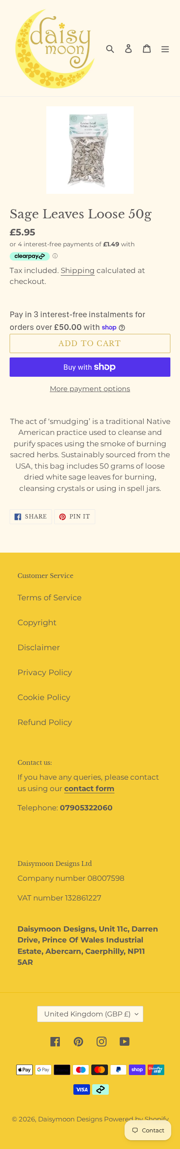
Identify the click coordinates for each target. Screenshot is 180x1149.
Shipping (78, 270)
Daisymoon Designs (71, 1119)
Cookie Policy (43, 697)
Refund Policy (44, 722)
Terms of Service (49, 598)
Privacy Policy (44, 672)
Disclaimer (38, 647)
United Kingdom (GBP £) (87, 1014)
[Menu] (165, 48)
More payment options (90, 389)
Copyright (36, 622)
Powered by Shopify (136, 1119)
